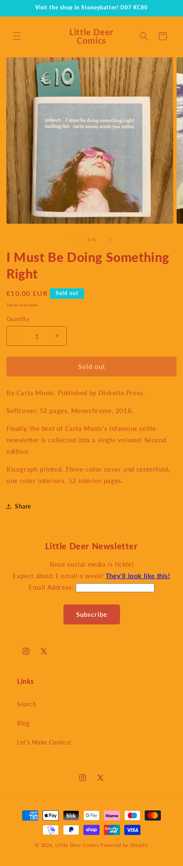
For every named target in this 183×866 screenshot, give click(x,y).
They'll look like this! (138, 575)
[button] (17, 36)
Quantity (17, 318)
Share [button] (23, 506)
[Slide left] (72, 239)
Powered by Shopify (124, 845)
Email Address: (52, 587)
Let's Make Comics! (44, 742)
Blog (23, 723)
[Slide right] (110, 239)
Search (27, 704)
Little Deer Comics (77, 845)
